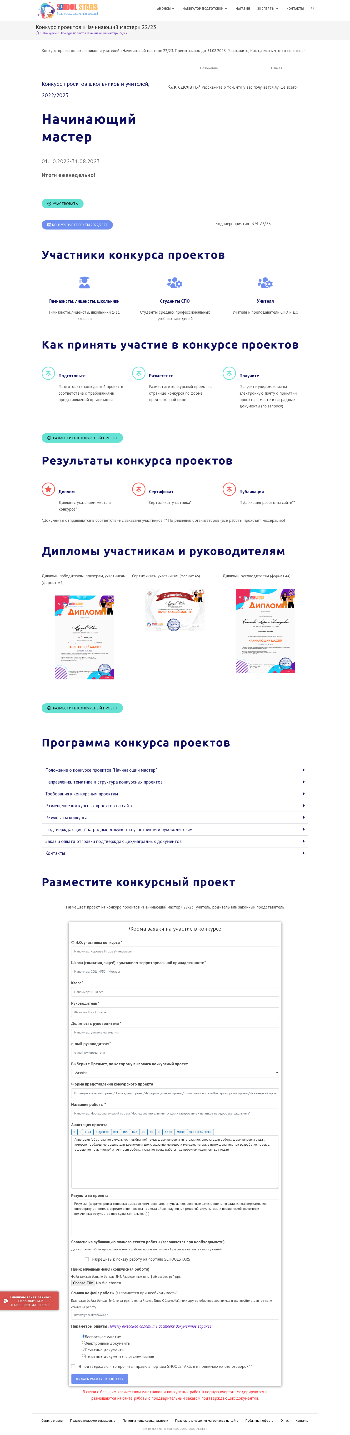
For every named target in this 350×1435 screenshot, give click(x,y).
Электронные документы (107, 1343)
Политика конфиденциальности (145, 1420)
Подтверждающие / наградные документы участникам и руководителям (119, 829)
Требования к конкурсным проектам (81, 794)
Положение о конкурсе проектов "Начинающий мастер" (101, 770)
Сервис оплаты (52, 1420)
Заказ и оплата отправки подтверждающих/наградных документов (113, 841)
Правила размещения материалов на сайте (206, 1420)
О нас (284, 1420)
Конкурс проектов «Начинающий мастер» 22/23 (94, 33)
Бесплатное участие (103, 1336)
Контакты (55, 853)
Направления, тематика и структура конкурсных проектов (104, 782)
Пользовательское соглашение (92, 1420)
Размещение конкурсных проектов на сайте (89, 805)
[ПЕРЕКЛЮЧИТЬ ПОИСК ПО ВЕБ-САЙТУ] (313, 9)
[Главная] (37, 33)
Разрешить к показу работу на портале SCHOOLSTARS (141, 1259)
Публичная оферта (259, 1420)
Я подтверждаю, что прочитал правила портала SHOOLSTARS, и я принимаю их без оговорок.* (165, 1366)
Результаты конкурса (66, 817)
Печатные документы (104, 1350)
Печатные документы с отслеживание (119, 1356)
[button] (209, 68)
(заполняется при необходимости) (124, 1293)
